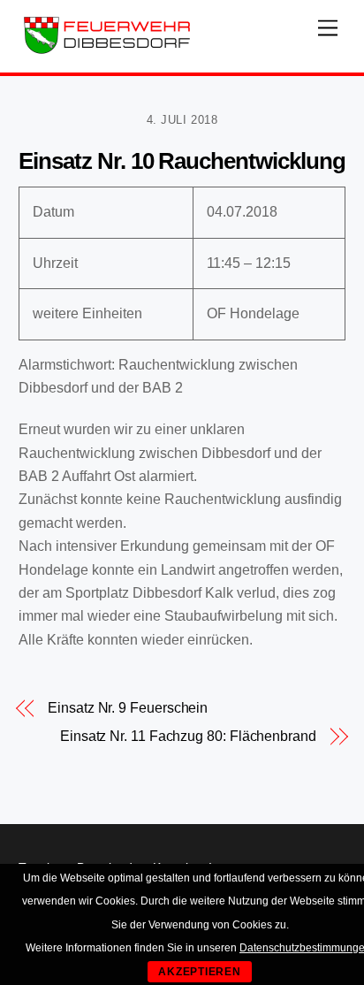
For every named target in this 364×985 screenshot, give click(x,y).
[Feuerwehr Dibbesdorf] (107, 50)
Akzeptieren (199, 972)
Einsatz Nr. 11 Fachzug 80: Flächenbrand (188, 736)
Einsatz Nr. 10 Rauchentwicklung (182, 161)
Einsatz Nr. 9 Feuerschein (128, 707)
